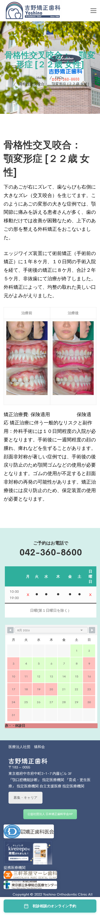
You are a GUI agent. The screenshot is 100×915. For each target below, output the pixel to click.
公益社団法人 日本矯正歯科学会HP (50, 814)
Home (41, 77)
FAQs (59, 77)
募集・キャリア (25, 797)
